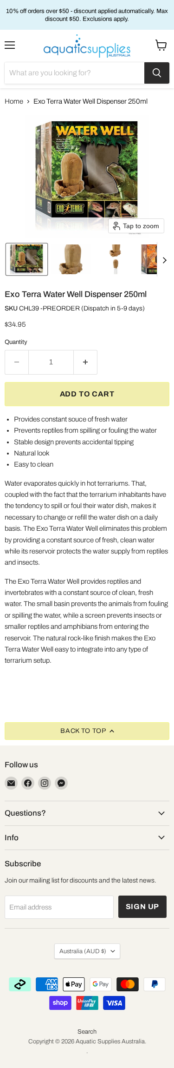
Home (14, 101)
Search (87, 1031)
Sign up (143, 906)
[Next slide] (164, 259)
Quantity (16, 341)
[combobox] (74, 73)
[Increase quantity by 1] (85, 362)
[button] (26, 259)
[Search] (156, 73)
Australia (82, 951)
